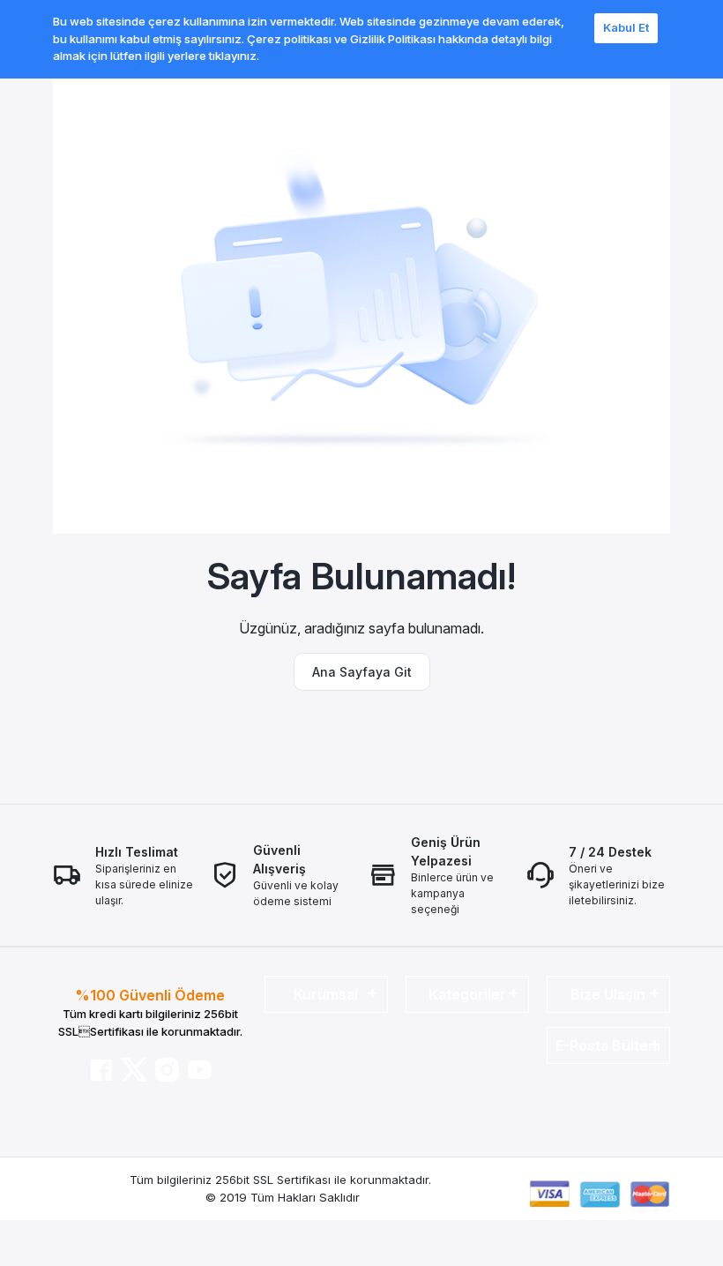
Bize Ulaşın (607, 994)
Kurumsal (326, 994)
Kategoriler (467, 994)
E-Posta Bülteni (607, 1045)
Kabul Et (626, 27)
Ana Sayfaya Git (362, 671)
